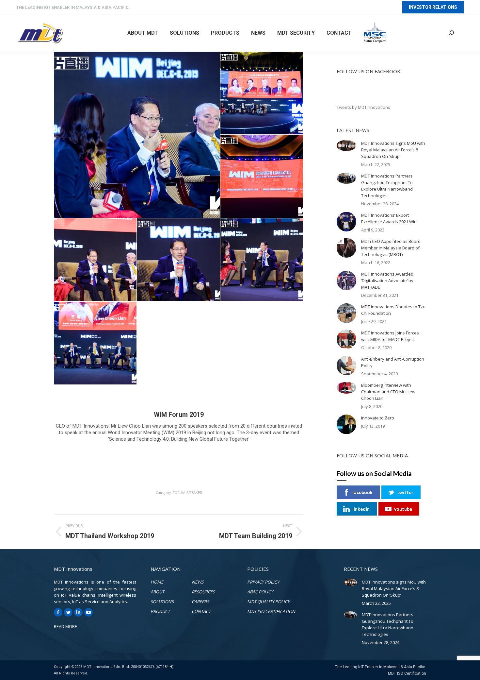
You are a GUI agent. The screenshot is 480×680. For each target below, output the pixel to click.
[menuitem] (142, 33)
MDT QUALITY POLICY (268, 601)
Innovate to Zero (377, 418)
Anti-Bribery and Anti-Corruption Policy (392, 362)
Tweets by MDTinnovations (363, 107)
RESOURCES (203, 592)
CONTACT (201, 611)
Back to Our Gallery (177, 458)
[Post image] (346, 145)
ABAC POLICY (260, 592)
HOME (157, 582)
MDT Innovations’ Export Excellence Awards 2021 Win (389, 218)
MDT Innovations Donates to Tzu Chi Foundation (393, 310)
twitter (405, 492)
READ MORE (65, 626)
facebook (362, 492)
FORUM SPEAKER (187, 493)
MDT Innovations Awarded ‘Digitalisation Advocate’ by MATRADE (387, 280)
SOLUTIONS (162, 601)
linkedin (361, 509)
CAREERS (200, 601)
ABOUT (157, 592)
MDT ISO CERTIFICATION (271, 611)
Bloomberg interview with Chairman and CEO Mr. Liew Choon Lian (388, 391)
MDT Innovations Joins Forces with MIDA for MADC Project (390, 336)
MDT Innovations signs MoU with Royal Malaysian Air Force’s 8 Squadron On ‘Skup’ (393, 149)
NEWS (197, 582)
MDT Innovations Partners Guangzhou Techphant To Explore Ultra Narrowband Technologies (387, 185)
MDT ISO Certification (407, 673)
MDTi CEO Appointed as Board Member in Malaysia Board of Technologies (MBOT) (391, 247)
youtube (403, 509)
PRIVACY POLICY (263, 582)
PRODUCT (160, 611)
